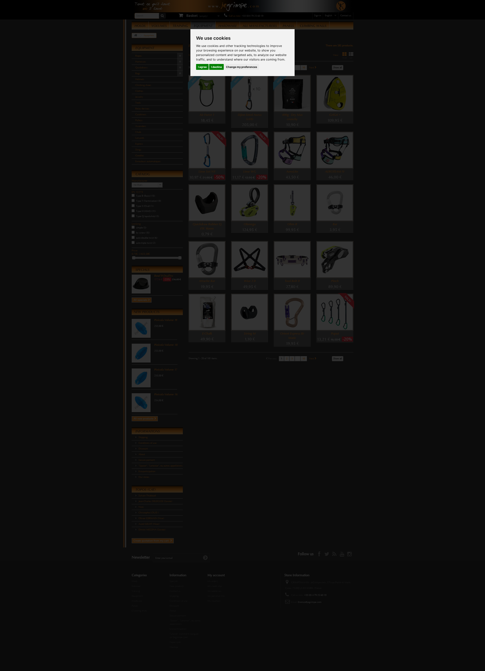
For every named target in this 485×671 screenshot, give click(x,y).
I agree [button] (202, 67)
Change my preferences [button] (241, 67)
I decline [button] (216, 67)
